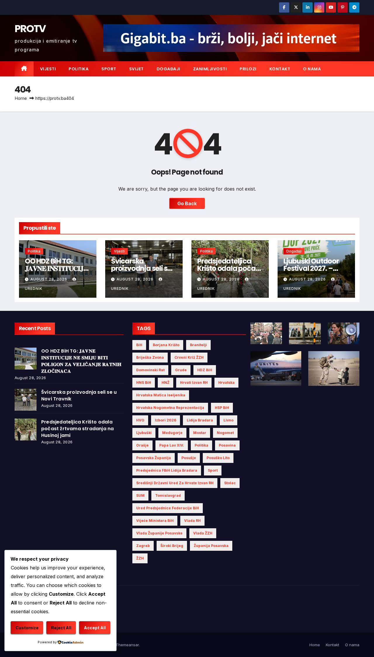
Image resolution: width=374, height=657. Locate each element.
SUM (140, 495)
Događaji (168, 69)
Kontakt (279, 69)
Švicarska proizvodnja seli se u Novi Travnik (144, 268)
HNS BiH (143, 382)
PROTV (30, 29)
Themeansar (127, 644)
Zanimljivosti (210, 69)
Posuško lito (218, 458)
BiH (139, 345)
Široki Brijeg (171, 545)
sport (213, 470)
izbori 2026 (165, 420)
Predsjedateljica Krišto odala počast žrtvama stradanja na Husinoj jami (77, 429)
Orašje (142, 445)
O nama (312, 69)
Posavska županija (153, 458)
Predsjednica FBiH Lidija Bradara (166, 470)
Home (21, 98)
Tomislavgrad (168, 495)
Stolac (230, 483)
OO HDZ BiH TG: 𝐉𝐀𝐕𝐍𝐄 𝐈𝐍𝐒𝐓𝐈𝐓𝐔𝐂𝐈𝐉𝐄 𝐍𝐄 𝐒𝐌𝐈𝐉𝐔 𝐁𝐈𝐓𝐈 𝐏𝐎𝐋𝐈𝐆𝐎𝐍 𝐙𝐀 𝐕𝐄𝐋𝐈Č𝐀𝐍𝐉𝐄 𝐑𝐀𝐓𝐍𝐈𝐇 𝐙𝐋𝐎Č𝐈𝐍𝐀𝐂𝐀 (81, 361)
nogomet (225, 433)
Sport (108, 69)
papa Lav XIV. (171, 445)
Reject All (61, 627)
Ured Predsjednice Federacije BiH (167, 508)
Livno (228, 420)
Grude (181, 370)
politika (201, 445)
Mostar (199, 433)
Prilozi (248, 69)
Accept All (95, 627)
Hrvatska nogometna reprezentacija (170, 407)
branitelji (198, 345)
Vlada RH (192, 520)
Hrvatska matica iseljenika (160, 395)
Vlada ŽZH (202, 533)
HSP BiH (222, 407)
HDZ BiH (204, 370)
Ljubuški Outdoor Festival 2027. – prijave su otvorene (315, 268)
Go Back (187, 203)
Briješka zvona (150, 357)
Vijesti (48, 69)
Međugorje (172, 433)
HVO (140, 420)
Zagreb (143, 545)
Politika (79, 69)
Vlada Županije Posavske (159, 533)
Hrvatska (226, 382)
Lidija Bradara (200, 420)
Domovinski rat (150, 370)
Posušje (188, 458)
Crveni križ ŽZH (189, 357)
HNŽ (165, 382)
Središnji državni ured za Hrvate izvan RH (175, 483)
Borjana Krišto (166, 345)
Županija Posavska (211, 545)
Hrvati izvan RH (194, 382)
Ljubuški (144, 433)
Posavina (227, 445)
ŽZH (140, 558)
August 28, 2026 (49, 279)
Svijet (136, 69)
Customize (27, 627)
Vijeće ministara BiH (155, 520)
